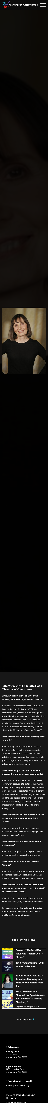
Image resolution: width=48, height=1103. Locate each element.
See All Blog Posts (24, 1019)
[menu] (43, 5)
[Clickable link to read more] (24, 953)
